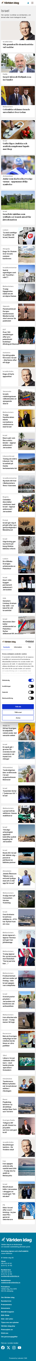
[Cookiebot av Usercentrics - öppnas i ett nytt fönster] (25, 642)
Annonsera (5, 1308)
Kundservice (6, 1301)
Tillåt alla (18, 706)
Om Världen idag (7, 1297)
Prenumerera (6, 1304)
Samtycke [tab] (6, 647)
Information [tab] (18, 647)
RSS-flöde (5, 1315)
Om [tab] (29, 647)
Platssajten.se (7, 1330)
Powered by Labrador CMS (18, 1358)
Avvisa (18, 718)
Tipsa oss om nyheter (10, 1322)
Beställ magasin (7, 1312)
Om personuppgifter (9, 1337)
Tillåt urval (18, 712)
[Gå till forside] (10, 3)
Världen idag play (8, 1326)
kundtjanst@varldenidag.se (10, 1276)
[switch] (31, 686)
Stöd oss (4, 1333)
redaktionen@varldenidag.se (10, 1282)
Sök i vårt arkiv (7, 1319)
